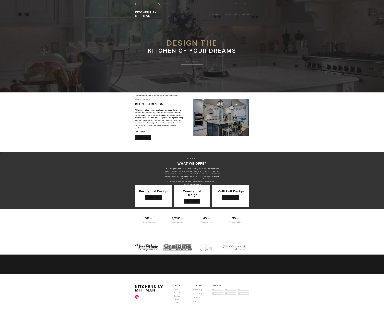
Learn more (153, 197)
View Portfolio (192, 61)
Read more (142, 138)
